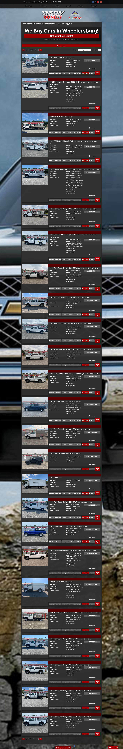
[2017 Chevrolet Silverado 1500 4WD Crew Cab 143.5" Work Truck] (35, 556)
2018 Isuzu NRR (55, 478)
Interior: (51, 62)
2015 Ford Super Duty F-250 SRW (70, 297)
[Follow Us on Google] (101, 2)
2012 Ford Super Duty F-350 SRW (70, 639)
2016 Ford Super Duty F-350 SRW (69, 429)
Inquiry (64, 73)
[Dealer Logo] (61, 14)
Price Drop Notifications (55, 73)
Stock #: (68, 66)
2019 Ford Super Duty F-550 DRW (73, 209)
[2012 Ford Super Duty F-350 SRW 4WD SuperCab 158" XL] (35, 696)
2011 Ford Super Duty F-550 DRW (73, 374)
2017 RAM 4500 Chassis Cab (73, 142)
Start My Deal (85, 73)
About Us (57, 744)
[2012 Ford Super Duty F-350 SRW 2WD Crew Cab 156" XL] (35, 644)
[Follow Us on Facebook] (93, 2)
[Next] (40, 50)
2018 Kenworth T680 (62, 58)
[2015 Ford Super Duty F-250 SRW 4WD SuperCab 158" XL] (35, 303)
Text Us (98, 73)
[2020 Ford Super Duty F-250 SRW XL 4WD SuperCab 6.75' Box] (35, 329)
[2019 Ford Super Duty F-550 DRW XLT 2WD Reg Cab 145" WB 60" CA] (35, 214)
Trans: (51, 66)
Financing (91, 73)
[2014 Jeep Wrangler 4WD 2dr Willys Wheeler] (35, 459)
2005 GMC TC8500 (61, 582)
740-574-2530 (56, 2)
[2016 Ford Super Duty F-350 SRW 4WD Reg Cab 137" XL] (35, 435)
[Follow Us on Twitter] (96, 2)
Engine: (68, 62)
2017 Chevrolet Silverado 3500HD (73, 236)
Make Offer (70, 73)
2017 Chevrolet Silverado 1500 (72, 551)
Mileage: (68, 64)
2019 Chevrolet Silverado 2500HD (74, 169)
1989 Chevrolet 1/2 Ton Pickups (68, 526)
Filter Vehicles (62, 46)
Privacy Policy (67, 744)
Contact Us (62, 744)
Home (55, 744)
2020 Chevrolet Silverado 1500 (72, 349)
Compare (92, 68)
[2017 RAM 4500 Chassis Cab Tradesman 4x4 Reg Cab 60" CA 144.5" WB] (35, 147)
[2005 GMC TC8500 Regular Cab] (35, 587)
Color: (51, 60)
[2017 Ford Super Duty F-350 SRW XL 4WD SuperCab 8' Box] (35, 507)
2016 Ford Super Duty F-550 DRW (73, 268)
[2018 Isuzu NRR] (35, 483)
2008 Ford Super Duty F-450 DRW (74, 613)
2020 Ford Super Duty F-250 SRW (72, 323)
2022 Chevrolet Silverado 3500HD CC (73, 83)
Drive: (51, 64)
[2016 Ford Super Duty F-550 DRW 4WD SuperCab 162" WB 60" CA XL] (35, 273)
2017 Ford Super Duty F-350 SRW (70, 502)
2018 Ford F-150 (65, 401)
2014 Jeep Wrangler (65, 453)
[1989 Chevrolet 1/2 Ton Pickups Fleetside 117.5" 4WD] (35, 532)
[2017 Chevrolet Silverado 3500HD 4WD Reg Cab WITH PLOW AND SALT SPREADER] (35, 240)
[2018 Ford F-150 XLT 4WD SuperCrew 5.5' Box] (35, 407)
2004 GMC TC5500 (61, 117)
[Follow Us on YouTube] (98, 2)
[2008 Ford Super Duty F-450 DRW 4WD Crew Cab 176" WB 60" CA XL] (35, 618)
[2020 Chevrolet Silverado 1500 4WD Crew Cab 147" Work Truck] (35, 355)
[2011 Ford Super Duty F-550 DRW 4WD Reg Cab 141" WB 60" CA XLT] (35, 379)
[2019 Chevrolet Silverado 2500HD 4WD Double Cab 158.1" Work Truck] (35, 175)
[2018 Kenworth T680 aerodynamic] (35, 63)
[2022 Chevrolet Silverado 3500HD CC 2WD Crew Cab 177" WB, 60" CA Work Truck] (35, 87)
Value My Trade (77, 73)
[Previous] (23, 50)
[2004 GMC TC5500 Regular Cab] (35, 122)
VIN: (67, 60)
